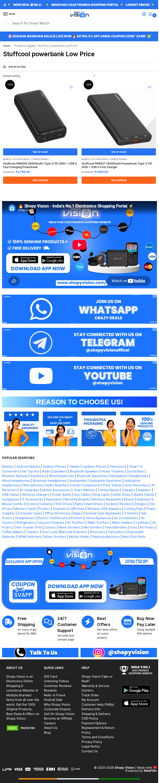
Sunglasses (34, 493)
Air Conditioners (16, 517)
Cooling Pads (27, 507)
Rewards (49, 688)
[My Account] (141, 14)
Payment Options (92, 721)
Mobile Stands (12, 493)
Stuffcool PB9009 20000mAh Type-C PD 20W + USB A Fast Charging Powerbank (38, 163)
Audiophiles (78, 475)
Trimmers (28, 512)
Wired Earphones (61, 470)
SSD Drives (94, 498)
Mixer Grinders (106, 521)
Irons (21, 526)
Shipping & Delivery (94, 711)
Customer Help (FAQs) (96, 702)
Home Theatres (112, 465)
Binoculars (141, 526)
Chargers (133, 484)
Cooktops (23, 521)
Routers (8, 503)
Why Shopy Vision (56, 702)
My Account (88, 697)
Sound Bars (135, 465)
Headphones (138, 470)
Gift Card (49, 674)
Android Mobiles (28, 461)
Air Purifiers (109, 517)
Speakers (60, 465)
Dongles (22, 503)
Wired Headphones (16, 475)
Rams (109, 498)
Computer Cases (78, 507)
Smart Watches (89, 484)
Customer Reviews (57, 683)
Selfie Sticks (137, 489)
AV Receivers (12, 484)
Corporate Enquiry (56, 707)
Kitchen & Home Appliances (133, 512)
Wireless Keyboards (130, 493)
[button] (148, 14)
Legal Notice (89, 744)
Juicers (86, 521)
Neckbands (118, 470)
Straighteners (67, 512)
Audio (46, 465)
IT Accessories (56, 493)
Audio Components (86, 479)
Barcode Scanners (117, 526)
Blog (46, 730)
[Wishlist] (70, 87)
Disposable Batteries (36, 531)
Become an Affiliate (57, 716)
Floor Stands (112, 479)
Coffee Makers (56, 526)
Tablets (74, 461)
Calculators (10, 531)
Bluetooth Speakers (84, 465)
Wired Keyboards (100, 493)
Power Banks (40, 157)
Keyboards (77, 493)
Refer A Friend (53, 693)
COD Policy (88, 716)
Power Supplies (51, 507)
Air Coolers (39, 517)
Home (6, 45)
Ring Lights (117, 489)
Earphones (38, 470)
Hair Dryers (46, 512)
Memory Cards (61, 503)
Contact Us (88, 749)
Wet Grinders (129, 521)
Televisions (118, 461)
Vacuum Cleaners (85, 517)
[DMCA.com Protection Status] (22, 730)
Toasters (76, 526)
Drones (61, 498)
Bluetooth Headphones (50, 475)
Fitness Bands (113, 484)
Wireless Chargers (51, 489)
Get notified (39, 178)
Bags (125, 507)
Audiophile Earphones (105, 475)
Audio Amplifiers (57, 479)
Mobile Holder (115, 531)
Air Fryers (40, 521)
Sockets (142, 498)
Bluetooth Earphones (92, 470)
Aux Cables (98, 489)
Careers (49, 721)
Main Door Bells (31, 535)
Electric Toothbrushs (95, 512)
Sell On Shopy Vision (58, 711)
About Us (50, 725)
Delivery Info (89, 707)
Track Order (89, 693)
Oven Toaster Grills (64, 521)
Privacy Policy (90, 739)
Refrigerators (59, 517)
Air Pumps (35, 526)
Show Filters (17, 66)
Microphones (33, 479)
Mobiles (8, 461)
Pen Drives (39, 503)
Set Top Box (30, 465)
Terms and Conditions (96, 735)
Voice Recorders (136, 479)
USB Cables (26, 489)
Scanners (96, 503)
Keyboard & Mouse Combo (34, 498)
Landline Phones (94, 461)
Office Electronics (106, 507)
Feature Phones (54, 461)
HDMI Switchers (66, 531)
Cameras (76, 498)
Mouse (7, 498)
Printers (80, 503)
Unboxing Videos (55, 679)
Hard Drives (124, 498)
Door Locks (94, 526)
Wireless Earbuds (15, 470)
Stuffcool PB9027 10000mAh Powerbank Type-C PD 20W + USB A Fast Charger (115, 163)
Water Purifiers (132, 517)
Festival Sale (52, 697)
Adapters (8, 489)
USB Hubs (112, 503)
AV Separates (34, 484)
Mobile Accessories (16, 157)
